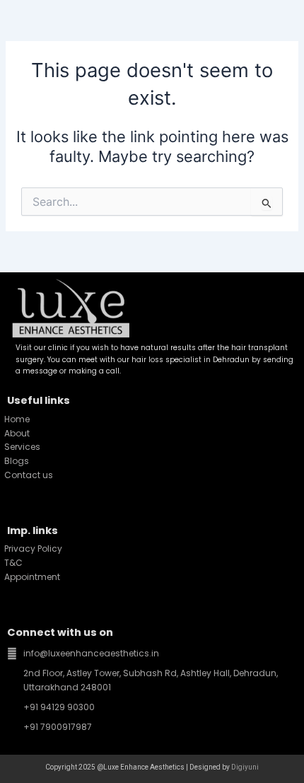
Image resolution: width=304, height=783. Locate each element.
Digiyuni (245, 767)
